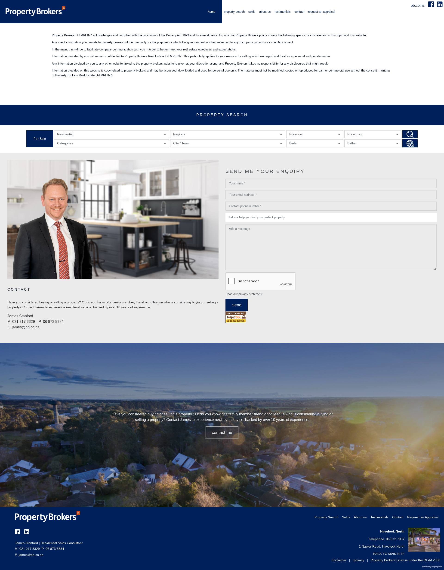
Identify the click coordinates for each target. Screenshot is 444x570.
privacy (359, 560)
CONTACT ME (222, 432)
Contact (299, 11)
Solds (252, 11)
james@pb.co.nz (31, 555)
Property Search (234, 11)
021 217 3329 (27, 549)
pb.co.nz (418, 5)
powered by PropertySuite (432, 567)
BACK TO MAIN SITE (388, 554)
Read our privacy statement (243, 294)
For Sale (40, 138)
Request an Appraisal (321, 11)
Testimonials (282, 11)
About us (265, 11)
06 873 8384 (53, 549)
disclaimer (339, 560)
